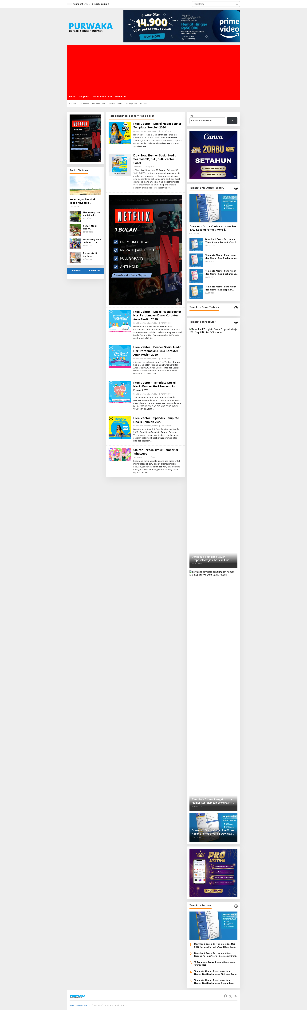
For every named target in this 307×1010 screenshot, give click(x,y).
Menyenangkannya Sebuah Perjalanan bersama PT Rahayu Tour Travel (92, 214)
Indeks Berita (120, 1005)
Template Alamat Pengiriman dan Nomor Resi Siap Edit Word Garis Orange (220, 288)
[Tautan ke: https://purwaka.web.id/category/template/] (236, 322)
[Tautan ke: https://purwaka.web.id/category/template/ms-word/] (236, 188)
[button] (237, 4)
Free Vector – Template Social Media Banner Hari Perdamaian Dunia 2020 (154, 386)
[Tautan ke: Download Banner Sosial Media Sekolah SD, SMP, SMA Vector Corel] (120, 164)
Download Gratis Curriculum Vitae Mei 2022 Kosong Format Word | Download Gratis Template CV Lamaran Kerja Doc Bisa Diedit (212, 228)
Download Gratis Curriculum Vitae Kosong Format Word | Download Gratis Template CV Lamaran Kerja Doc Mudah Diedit (221, 240)
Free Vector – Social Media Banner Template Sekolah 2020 (157, 125)
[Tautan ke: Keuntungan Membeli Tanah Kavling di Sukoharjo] (85, 185)
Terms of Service (102, 1005)
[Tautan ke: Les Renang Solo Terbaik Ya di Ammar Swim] (75, 243)
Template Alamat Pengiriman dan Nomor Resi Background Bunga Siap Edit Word (220, 272)
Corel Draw (138, 131)
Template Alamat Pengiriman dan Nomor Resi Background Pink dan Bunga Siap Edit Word (220, 256)
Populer (76, 270)
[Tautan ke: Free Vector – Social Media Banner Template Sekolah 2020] (120, 132)
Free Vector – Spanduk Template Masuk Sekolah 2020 (156, 420)
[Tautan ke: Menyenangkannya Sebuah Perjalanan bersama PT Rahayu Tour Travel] (75, 215)
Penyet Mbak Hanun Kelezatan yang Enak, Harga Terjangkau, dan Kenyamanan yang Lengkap (91, 227)
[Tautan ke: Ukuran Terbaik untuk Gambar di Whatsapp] (120, 454)
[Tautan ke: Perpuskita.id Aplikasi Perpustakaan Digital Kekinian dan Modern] (75, 256)
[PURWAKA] (90, 26)
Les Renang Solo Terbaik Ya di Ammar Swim (92, 241)
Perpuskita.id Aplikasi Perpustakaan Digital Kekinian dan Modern (91, 254)
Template (147, 131)
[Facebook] (225, 996)
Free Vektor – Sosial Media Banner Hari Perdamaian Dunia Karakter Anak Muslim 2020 (157, 315)
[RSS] (235, 996)
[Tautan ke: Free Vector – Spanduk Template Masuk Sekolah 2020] (120, 427)
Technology (138, 457)
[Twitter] (230, 996)
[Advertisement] (153, 68)
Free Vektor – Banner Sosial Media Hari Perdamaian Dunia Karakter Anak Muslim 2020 (157, 350)
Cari (191, 115)
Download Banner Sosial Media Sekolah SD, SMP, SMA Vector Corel (154, 159)
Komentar (94, 270)
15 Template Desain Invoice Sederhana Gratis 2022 (214, 963)
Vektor (155, 131)
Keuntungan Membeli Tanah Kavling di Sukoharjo (82, 201)
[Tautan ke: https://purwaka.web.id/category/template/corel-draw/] (236, 308)
